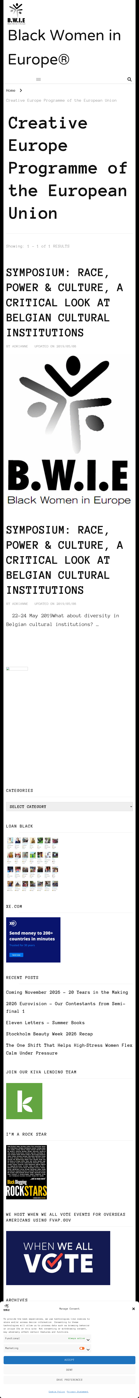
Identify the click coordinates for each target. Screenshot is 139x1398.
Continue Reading (23, 635)
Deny (69, 1370)
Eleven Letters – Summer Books (45, 1022)
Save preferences (69, 1379)
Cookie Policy (57, 1392)
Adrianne (20, 346)
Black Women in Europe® (64, 48)
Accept (69, 1360)
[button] (133, 1309)
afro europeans (21, 259)
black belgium (56, 259)
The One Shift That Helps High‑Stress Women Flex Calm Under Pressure (69, 1049)
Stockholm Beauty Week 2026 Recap (49, 1033)
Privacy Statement (78, 1392)
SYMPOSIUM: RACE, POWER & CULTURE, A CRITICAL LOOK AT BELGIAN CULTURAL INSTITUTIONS (65, 302)
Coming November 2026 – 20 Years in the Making (67, 992)
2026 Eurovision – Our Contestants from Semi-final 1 (66, 1007)
